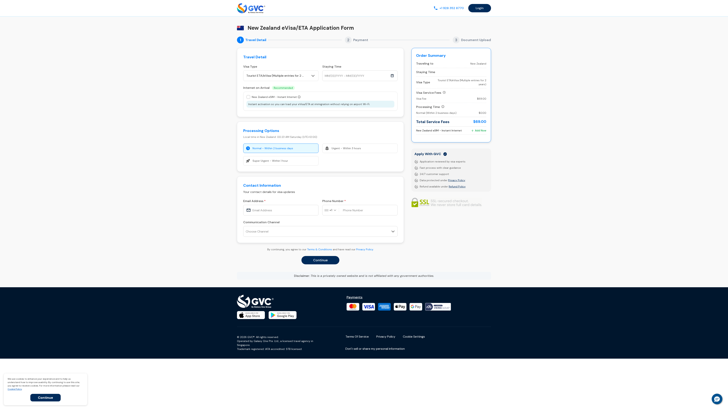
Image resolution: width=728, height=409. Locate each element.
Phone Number (333, 201)
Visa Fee (421, 98)
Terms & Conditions (319, 249)
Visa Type (250, 67)
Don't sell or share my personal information (375, 349)
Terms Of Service (357, 337)
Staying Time (331, 67)
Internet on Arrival (268, 88)
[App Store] (251, 315)
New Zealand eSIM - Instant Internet (274, 97)
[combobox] (332, 210)
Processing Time (428, 107)
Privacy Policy (364, 249)
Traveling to (424, 64)
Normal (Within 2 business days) (436, 113)
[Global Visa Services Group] (251, 8)
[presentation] (280, 210)
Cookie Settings (414, 337)
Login (480, 8)
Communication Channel (261, 222)
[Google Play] (283, 315)
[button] (717, 399)
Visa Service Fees (428, 93)
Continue (45, 397)
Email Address (253, 201)
